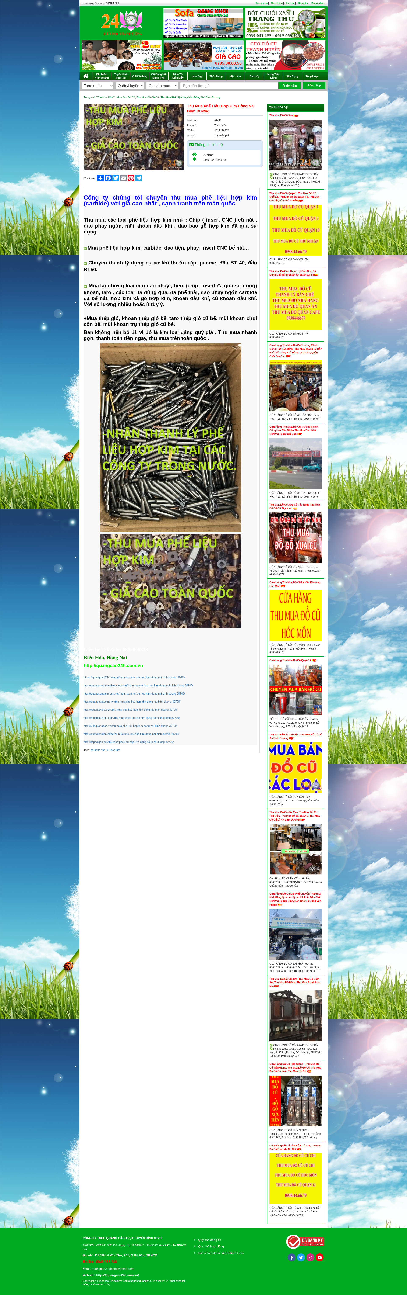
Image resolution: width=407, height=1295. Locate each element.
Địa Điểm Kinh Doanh (102, 76)
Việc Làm (235, 76)
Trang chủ (262, 3)
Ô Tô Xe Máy (139, 76)
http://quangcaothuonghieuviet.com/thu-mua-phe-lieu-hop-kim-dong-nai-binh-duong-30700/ (138, 685)
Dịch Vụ (254, 76)
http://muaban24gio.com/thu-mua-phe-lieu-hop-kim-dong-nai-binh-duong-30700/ (132, 717)
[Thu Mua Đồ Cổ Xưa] (295, 146)
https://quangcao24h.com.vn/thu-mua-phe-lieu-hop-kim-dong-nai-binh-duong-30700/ (134, 677)
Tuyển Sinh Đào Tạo (120, 76)
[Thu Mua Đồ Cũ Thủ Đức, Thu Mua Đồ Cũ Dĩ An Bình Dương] (295, 768)
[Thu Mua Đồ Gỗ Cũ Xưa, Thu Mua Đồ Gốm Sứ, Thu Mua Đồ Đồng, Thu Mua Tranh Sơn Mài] (295, 1016)
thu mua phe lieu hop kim (105, 750)
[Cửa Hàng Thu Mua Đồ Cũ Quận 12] (295, 690)
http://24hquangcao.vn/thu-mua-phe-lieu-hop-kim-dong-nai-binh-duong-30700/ (130, 725)
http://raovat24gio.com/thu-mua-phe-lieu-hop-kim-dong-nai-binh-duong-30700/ (131, 709)
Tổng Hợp (312, 76)
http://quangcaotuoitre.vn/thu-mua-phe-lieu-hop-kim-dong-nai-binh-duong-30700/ (132, 701)
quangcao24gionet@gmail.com (113, 1268)
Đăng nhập (317, 3)
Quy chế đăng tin (209, 1240)
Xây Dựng (292, 76)
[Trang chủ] (85, 75)
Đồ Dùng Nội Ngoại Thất (158, 76)
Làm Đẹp (197, 76)
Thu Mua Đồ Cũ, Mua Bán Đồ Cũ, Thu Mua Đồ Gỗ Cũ (128, 97)
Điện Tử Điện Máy (178, 76)
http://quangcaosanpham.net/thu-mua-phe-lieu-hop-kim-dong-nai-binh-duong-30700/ (134, 693)
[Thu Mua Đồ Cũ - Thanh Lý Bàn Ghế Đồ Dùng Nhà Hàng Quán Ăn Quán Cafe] (295, 305)
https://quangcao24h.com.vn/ (117, 1275)
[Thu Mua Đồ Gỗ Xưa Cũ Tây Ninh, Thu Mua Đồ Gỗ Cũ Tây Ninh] (295, 538)
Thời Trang (216, 76)
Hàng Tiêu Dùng (273, 76)
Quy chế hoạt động (211, 1246)
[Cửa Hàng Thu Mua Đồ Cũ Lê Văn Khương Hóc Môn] (295, 616)
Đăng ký (303, 3)
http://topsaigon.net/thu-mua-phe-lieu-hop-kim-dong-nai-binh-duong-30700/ (129, 742)
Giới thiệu (277, 3)
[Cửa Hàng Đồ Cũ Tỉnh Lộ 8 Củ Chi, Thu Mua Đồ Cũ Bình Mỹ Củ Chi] (295, 1179)
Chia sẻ (89, 178)
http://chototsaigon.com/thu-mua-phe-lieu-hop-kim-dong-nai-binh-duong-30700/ (131, 733)
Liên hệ (290, 3)
